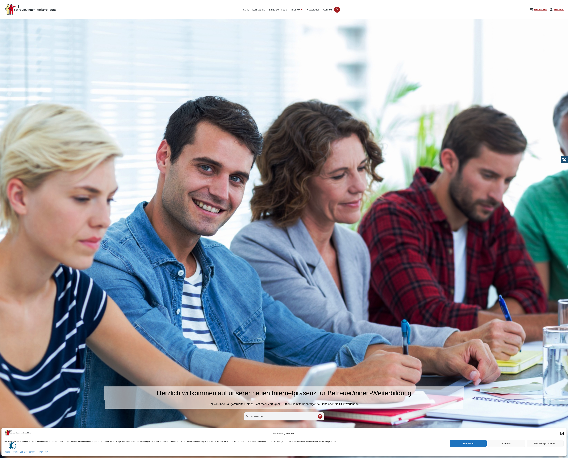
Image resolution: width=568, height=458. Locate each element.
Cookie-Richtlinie (11, 452)
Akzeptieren (468, 443)
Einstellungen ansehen (545, 443)
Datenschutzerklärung (29, 452)
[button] (562, 433)
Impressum (43, 452)
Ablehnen (506, 443)
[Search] (320, 416)
